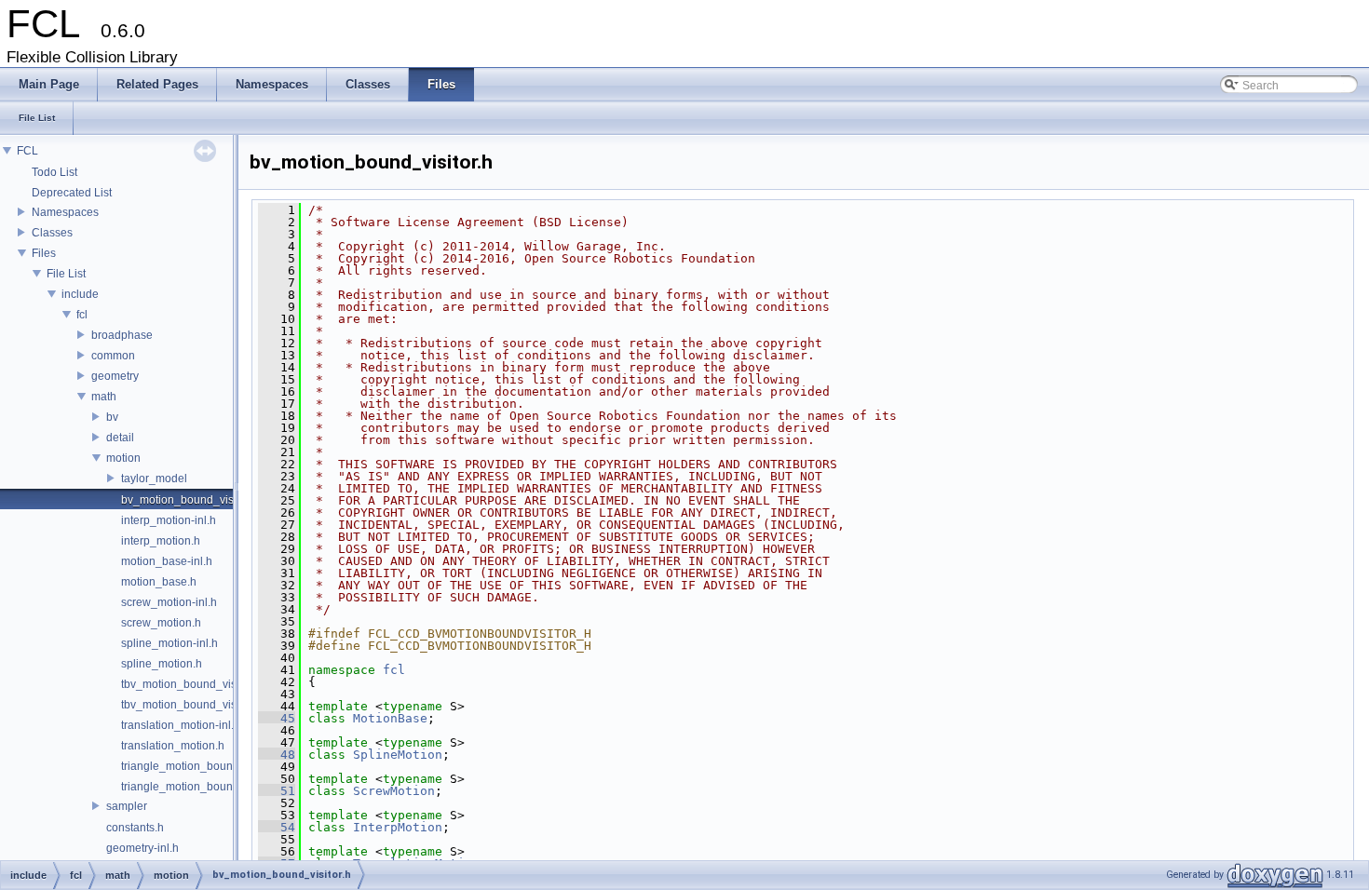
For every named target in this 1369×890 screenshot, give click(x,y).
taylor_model (154, 478)
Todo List (54, 172)
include (80, 294)
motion (123, 458)
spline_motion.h (161, 663)
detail (120, 437)
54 (276, 827)
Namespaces (65, 212)
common (113, 355)
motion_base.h (159, 581)
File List (66, 273)
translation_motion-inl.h (180, 725)
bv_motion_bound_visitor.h (189, 499)
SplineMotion (397, 755)
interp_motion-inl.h (168, 520)
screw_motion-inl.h (169, 602)
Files (44, 253)
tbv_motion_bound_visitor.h (191, 704)
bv (112, 417)
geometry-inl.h (142, 848)
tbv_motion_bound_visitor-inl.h (199, 684)
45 (276, 718)
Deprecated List (72, 192)
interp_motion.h (160, 540)
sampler (126, 806)
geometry (115, 376)
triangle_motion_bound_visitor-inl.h (211, 766)
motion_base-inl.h (166, 561)
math (103, 396)
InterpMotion (397, 827)
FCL (27, 150)
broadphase (122, 335)
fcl (82, 314)
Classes (52, 232)
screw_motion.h (161, 622)
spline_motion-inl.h (169, 643)
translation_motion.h (172, 745)
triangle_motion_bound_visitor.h (202, 786)
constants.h (135, 827)
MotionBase (390, 718)
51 (276, 791)
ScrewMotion (394, 791)
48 (276, 755)
